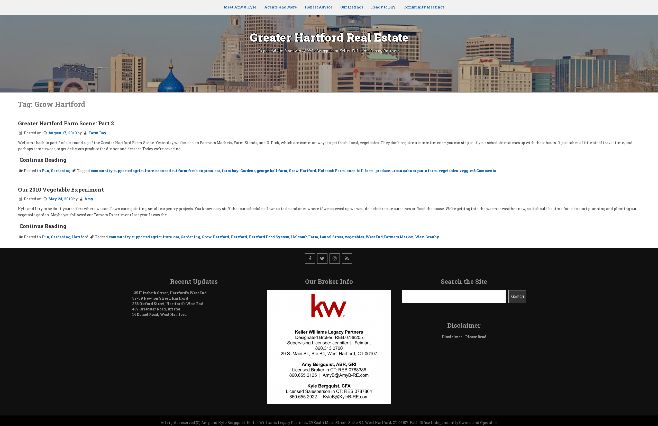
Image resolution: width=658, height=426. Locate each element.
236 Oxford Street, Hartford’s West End (167, 303)
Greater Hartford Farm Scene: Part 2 (66, 123)
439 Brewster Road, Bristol (156, 309)
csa (217, 170)
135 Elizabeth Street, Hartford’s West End (169, 292)
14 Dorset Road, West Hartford (159, 314)
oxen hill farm (360, 170)
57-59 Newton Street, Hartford (160, 298)
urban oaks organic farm (414, 170)
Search (517, 297)
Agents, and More (280, 7)
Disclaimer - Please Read (464, 336)
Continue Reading (43, 159)
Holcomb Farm (331, 170)
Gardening (60, 170)
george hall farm (272, 170)
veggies (466, 170)
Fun (45, 170)
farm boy (230, 170)
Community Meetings (424, 7)
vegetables (448, 170)
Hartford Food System (269, 236)
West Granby (427, 236)
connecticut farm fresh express (184, 170)
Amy (89, 198)
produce (382, 170)
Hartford (80, 236)
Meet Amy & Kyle (240, 7)
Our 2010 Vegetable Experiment (61, 189)
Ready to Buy (383, 7)
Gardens (247, 170)
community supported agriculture (122, 170)
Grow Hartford (302, 170)
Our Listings (351, 7)
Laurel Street (331, 236)
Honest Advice (318, 7)
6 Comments (484, 170)
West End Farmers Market (389, 236)
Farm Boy (97, 132)
